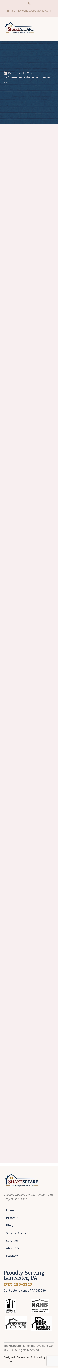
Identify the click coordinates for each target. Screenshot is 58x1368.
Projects (12, 1218)
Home (10, 1210)
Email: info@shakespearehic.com (29, 10)
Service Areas (16, 1233)
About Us (12, 1248)
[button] (44, 28)
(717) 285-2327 (18, 1284)
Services (12, 1241)
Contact (12, 1256)
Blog (9, 1225)
